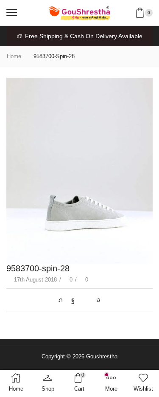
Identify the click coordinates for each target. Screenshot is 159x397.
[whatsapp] (96, 300)
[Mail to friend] (85, 300)
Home (14, 56)
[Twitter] (63, 300)
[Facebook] (73, 300)
